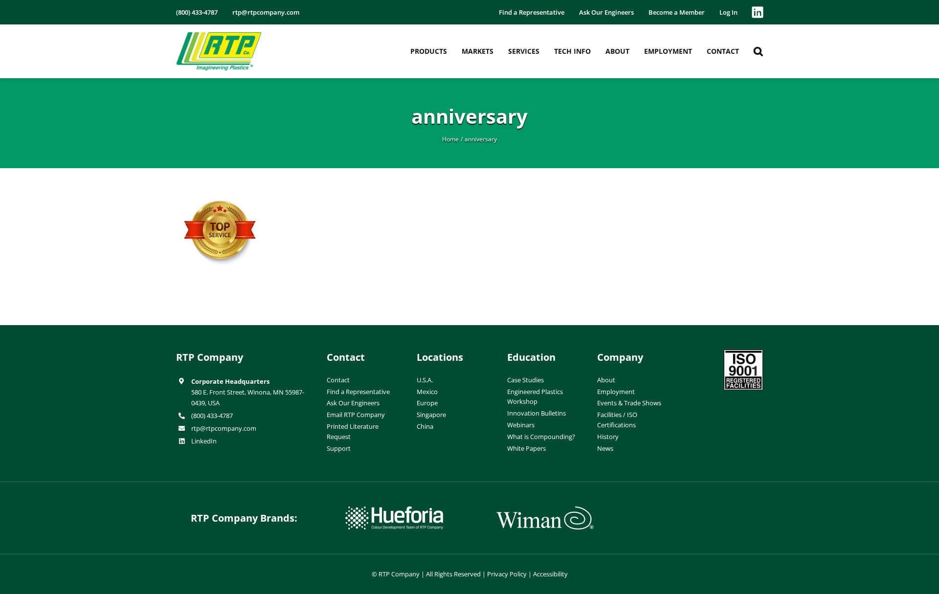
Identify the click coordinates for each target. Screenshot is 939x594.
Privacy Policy (507, 574)
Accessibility (550, 574)
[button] (758, 51)
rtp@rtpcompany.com (223, 428)
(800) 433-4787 (212, 415)
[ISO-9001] (743, 353)
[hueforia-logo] (394, 510)
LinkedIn (204, 441)
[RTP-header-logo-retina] (219, 35)
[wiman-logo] (545, 510)
